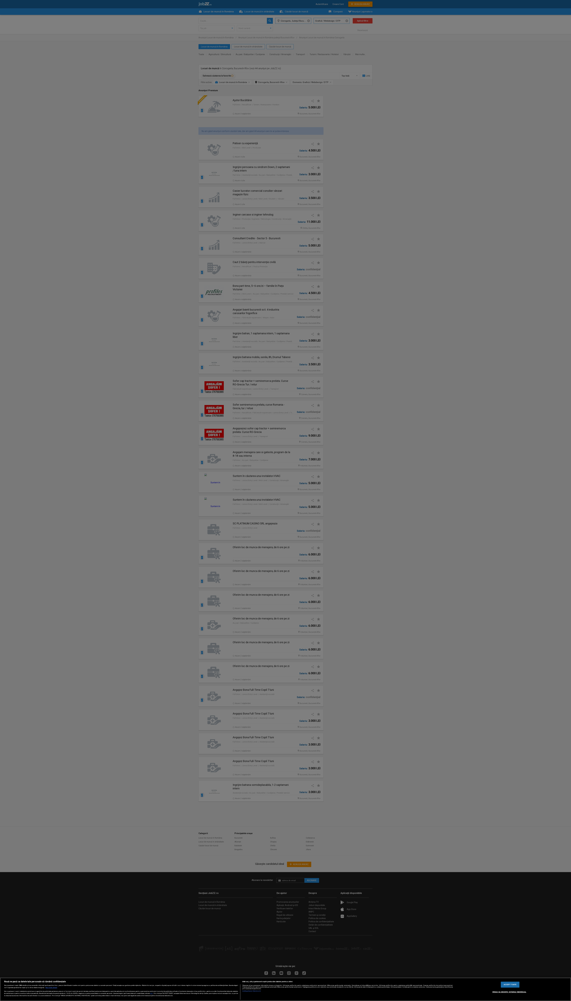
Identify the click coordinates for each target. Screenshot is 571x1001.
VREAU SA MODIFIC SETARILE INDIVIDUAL (509, 992)
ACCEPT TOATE (510, 984)
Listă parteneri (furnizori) (251, 991)
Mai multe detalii (51, 987)
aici (151, 993)
